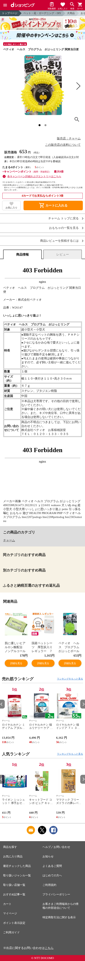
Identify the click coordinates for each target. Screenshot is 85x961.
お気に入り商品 (13, 856)
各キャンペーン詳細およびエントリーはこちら (34, 176)
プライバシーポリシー (56, 894)
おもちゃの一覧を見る (64, 227)
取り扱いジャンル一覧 (17, 875)
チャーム (9, 540)
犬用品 (71, 13)
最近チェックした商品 (17, 865)
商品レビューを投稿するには (59, 240)
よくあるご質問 (52, 865)
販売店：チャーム (69, 138)
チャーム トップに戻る (63, 218)
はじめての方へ (52, 875)
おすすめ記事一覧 (14, 894)
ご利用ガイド (11, 932)
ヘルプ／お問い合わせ (56, 846)
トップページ (9, 13)
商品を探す (10, 846)
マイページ (10, 913)
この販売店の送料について (63, 144)
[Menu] (5, 5)
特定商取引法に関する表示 (59, 917)
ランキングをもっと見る (70, 678)
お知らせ (48, 856)
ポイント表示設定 (14, 922)
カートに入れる (53, 205)
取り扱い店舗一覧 (14, 884)
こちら (49, 948)
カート (7, 903)
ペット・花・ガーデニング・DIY (42, 13)
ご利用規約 (49, 884)
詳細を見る (16, 663)
